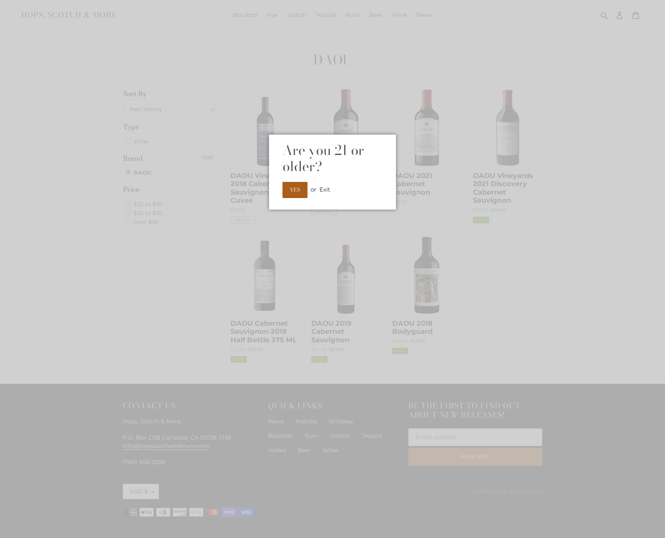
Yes (295, 189)
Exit (324, 189)
